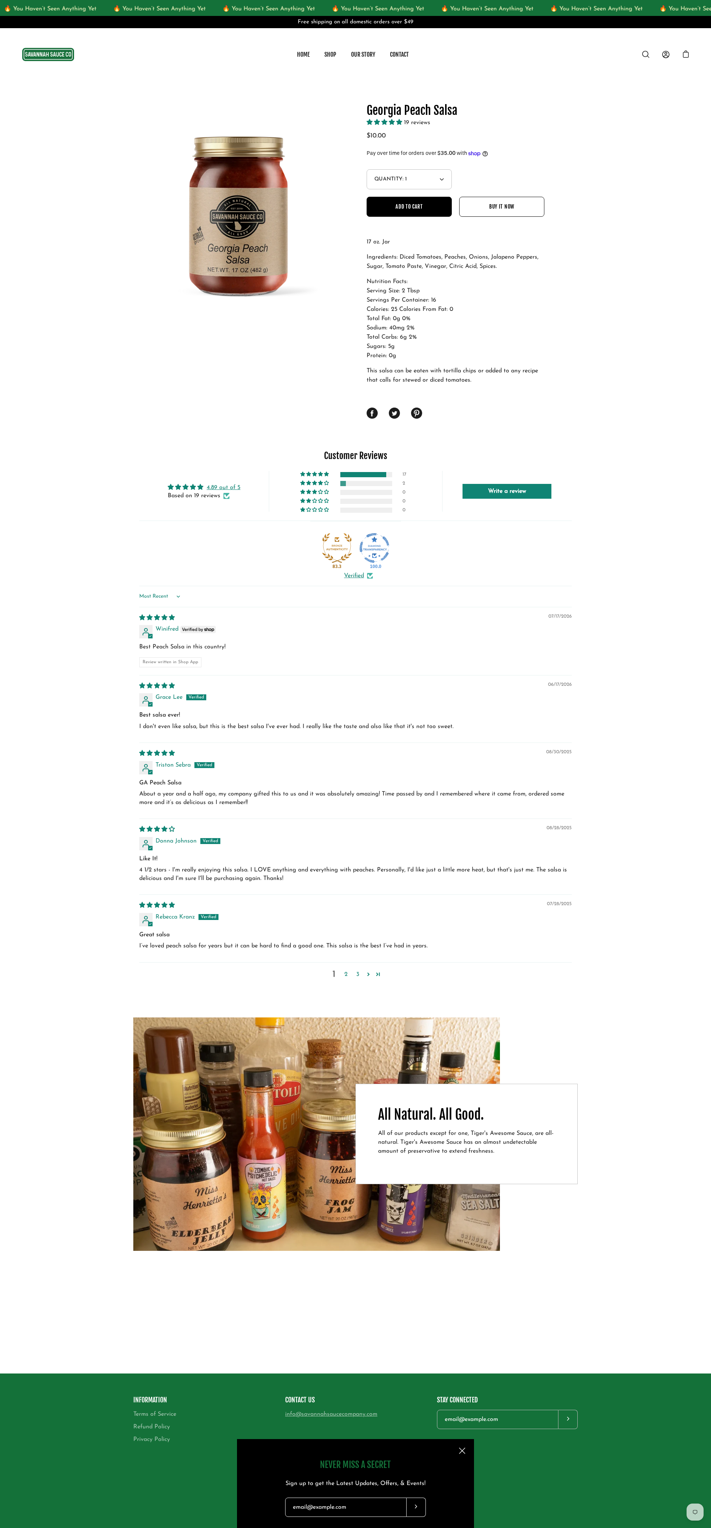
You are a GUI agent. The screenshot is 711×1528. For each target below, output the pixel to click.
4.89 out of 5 (223, 488)
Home (303, 54)
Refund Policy (151, 1427)
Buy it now (501, 206)
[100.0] (374, 548)
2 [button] (346, 974)
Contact (399, 54)
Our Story (363, 54)
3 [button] (357, 974)
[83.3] (337, 548)
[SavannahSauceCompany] (48, 54)
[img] (157, 618)
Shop (330, 54)
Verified (354, 576)
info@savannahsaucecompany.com (331, 1414)
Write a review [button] (507, 491)
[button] (385, 123)
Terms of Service (154, 1414)
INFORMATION (150, 1400)
